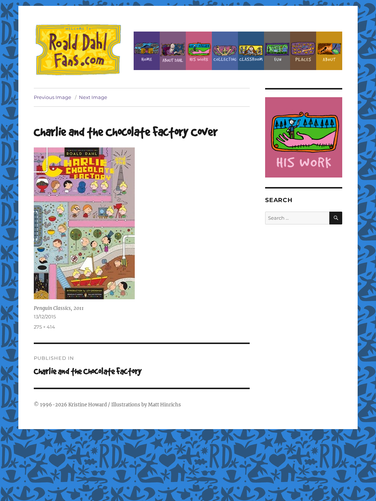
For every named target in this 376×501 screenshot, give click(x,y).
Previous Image (52, 97)
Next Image (93, 97)
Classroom (251, 51)
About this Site (329, 51)
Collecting (225, 51)
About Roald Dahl (173, 51)
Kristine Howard (87, 405)
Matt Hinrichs (164, 405)
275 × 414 (44, 327)
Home (147, 51)
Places (303, 51)
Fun (277, 51)
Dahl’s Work (199, 51)
